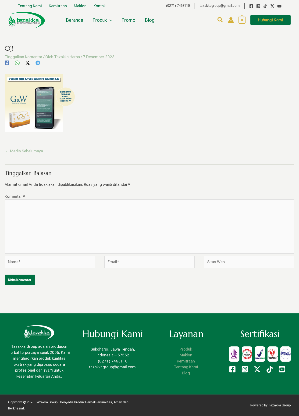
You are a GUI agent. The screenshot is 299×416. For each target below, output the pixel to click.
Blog (186, 373)
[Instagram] (258, 6)
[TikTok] (265, 6)
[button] (220, 20)
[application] (109, 20)
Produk (186, 349)
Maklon (186, 355)
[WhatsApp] (17, 62)
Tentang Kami (186, 367)
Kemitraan (186, 361)
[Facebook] (251, 6)
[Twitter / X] (272, 6)
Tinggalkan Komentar (23, 56)
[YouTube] (279, 6)
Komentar (15, 196)
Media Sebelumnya (24, 151)
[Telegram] (38, 62)
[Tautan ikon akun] (231, 20)
